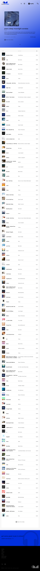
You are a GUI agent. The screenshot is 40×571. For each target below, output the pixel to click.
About (2, 553)
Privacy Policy (3, 557)
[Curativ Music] (5, 3)
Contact (2, 554)
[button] (38, 3)
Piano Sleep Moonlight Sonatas (16, 29)
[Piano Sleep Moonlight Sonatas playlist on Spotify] (20, 18)
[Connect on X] (21, 3)
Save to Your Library (9, 39)
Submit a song (3, 556)
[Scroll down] (20, 44)
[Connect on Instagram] (24, 3)
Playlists (2, 549)
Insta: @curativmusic (13, 34)
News (2, 550)
